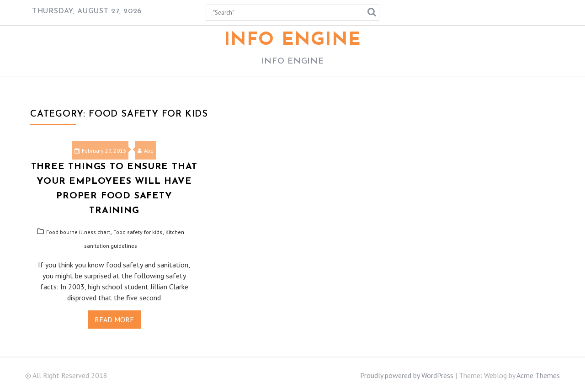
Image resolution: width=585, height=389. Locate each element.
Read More (114, 319)
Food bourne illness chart (78, 232)
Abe (149, 150)
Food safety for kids (137, 232)
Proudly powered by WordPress (406, 375)
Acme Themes (538, 375)
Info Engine (293, 40)
